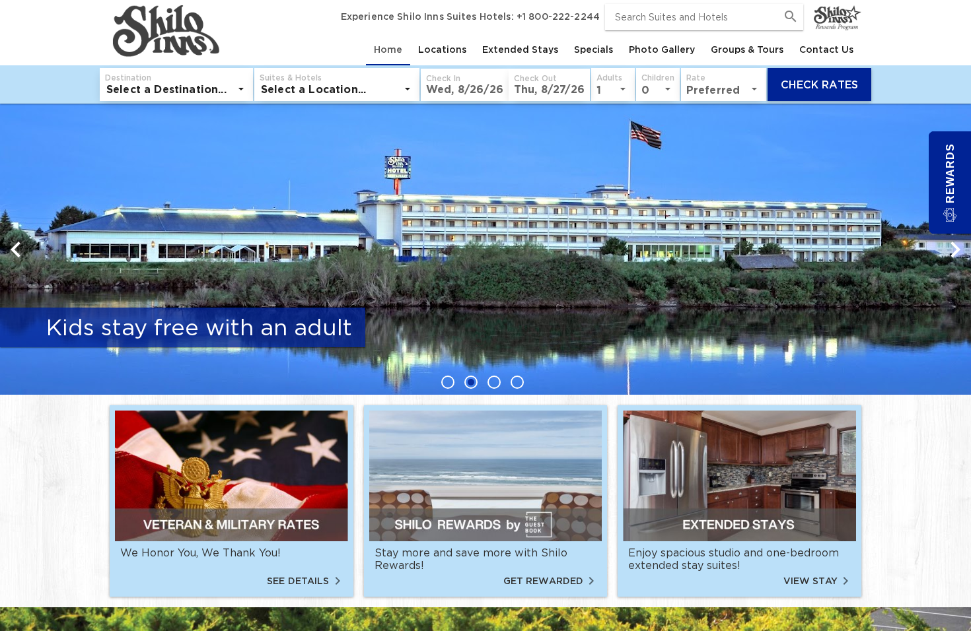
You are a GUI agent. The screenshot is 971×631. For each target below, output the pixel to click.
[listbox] (176, 89)
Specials (593, 49)
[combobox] (704, 17)
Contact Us (826, 49)
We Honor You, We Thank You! (200, 552)
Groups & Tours (747, 49)
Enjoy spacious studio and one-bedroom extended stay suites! (733, 559)
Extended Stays (520, 49)
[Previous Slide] (16, 249)
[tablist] (542, 49)
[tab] (388, 49)
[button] (465, 85)
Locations (442, 49)
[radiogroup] (485, 382)
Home (388, 49)
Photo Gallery (662, 49)
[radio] (451, 382)
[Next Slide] (955, 249)
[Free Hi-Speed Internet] (485, 232)
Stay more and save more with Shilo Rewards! (471, 559)
